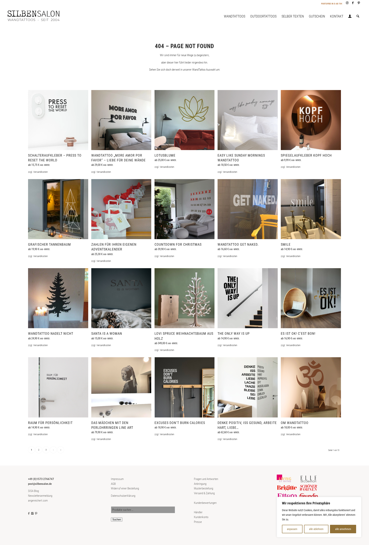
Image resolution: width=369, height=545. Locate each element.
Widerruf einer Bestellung (125, 488)
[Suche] (358, 16)
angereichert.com (38, 500)
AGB (113, 484)
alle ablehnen (316, 529)
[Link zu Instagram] (347, 3)
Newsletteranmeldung (40, 495)
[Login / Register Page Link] (350, 16)
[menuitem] (234, 16)
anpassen (292, 529)
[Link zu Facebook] (353, 3)
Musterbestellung (203, 488)
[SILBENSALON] (36, 16)
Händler (198, 512)
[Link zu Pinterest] (359, 3)
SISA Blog (33, 491)
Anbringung (200, 484)
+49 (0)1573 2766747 (41, 479)
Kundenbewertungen (205, 503)
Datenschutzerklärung (123, 495)
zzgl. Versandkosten (38, 171)
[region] (319, 517)
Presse (198, 522)
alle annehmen (343, 529)
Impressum (117, 479)
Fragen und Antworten (206, 479)
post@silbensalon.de (40, 484)
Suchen (116, 519)
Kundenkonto (201, 517)
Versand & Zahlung (204, 493)
